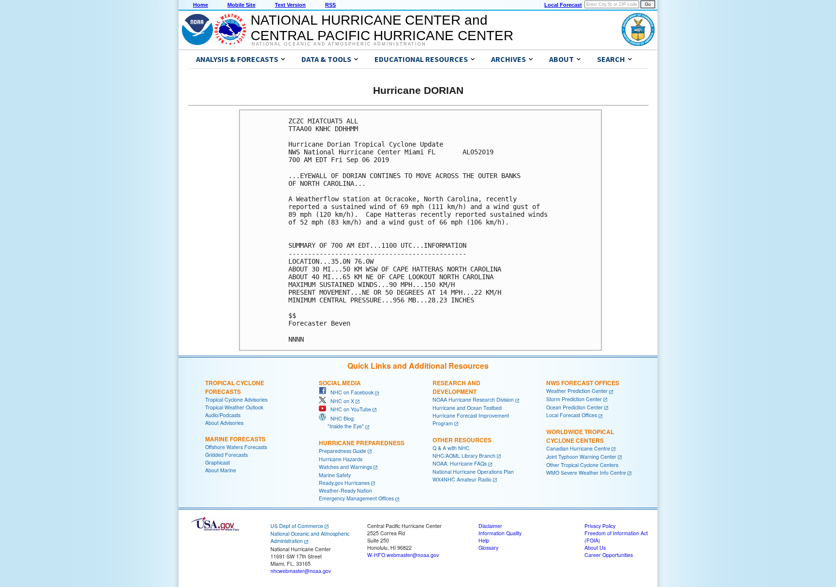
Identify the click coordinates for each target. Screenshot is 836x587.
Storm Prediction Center (574, 399)
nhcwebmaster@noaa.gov (300, 570)
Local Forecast (563, 5)
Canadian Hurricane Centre (578, 448)
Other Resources (462, 440)
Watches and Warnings (345, 466)
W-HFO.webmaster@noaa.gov (403, 554)
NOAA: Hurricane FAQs (460, 463)
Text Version (290, 5)
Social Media (340, 382)
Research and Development (456, 387)
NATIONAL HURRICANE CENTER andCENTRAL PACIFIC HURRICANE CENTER (382, 28)
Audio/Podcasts (222, 415)
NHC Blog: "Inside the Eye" (341, 422)
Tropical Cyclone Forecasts (234, 387)
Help (483, 540)
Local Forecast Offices (571, 415)
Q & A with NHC (451, 448)
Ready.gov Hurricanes (344, 482)
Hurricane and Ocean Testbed (467, 407)
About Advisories (224, 422)
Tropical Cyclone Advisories (236, 399)
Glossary (488, 547)
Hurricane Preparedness (361, 442)
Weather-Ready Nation (345, 490)
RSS (330, 5)
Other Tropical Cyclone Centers (582, 464)
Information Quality (500, 533)
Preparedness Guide (342, 450)
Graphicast (217, 462)
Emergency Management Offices (356, 498)
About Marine (220, 470)
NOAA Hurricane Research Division (473, 399)
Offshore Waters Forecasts (236, 447)
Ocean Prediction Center (574, 407)
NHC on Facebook (349, 392)
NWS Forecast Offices (582, 382)
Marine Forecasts (235, 439)
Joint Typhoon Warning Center (581, 456)
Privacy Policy (599, 525)
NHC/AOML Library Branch (464, 455)
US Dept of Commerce (296, 525)
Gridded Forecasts (226, 454)
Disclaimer (490, 525)
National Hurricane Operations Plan (473, 471)
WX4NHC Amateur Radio (462, 479)
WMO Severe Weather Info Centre (586, 472)
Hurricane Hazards (340, 459)
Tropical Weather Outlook (234, 407)
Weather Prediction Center (577, 390)
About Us (595, 547)
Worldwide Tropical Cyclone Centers (580, 436)
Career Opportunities (608, 554)
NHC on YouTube (348, 409)
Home (200, 5)
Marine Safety (335, 475)
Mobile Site (241, 5)
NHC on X (340, 401)
